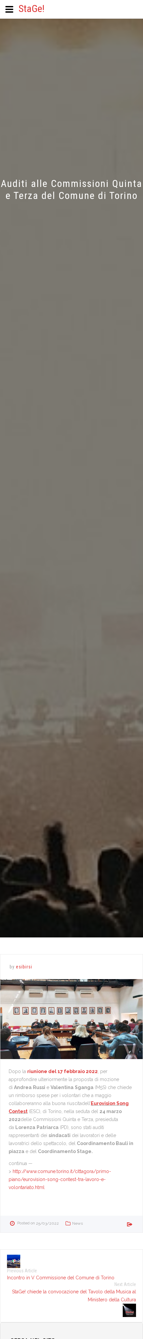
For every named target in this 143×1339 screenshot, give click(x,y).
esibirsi (24, 966)
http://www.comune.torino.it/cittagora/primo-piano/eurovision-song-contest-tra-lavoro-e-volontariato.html (60, 1179)
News (77, 1223)
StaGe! (32, 8)
